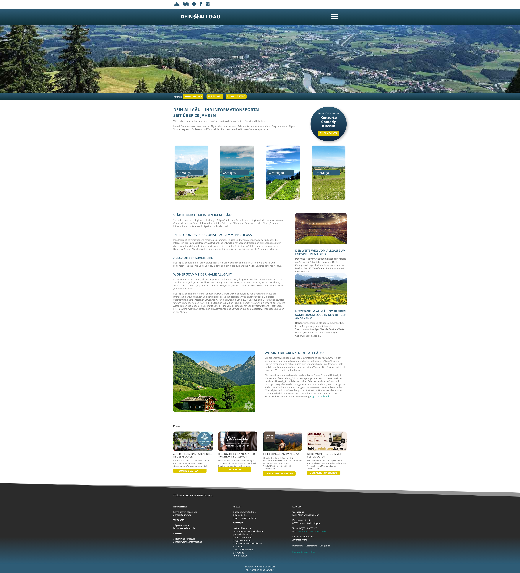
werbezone (252, 566)
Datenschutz (311, 546)
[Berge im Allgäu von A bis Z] (176, 6)
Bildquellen (325, 546)
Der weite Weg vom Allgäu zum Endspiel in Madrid (320, 252)
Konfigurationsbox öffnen (303, 552)
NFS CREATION (267, 566)
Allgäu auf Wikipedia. (320, 396)
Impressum (297, 546)
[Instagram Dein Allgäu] (207, 6)
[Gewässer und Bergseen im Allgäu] (185, 6)
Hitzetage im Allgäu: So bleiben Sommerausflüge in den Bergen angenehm (321, 314)
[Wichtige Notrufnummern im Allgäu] (194, 6)
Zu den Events (328, 133)
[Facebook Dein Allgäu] (200, 6)
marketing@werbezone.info (312, 531)
